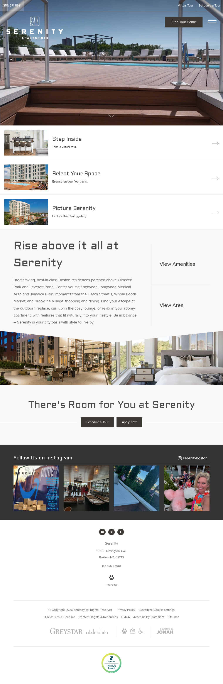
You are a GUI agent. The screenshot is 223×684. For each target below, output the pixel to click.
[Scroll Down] (111, 116)
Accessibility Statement (148, 617)
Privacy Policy (126, 610)
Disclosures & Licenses (59, 617)
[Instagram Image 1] (36, 488)
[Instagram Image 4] (186, 488)
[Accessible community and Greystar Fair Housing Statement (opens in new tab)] (141, 633)
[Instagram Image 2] (86, 488)
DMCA (125, 617)
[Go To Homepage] (35, 28)
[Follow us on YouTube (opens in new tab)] (102, 532)
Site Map (173, 617)
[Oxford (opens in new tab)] (97, 633)
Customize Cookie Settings (157, 610)
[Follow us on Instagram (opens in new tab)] (111, 532)
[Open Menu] (212, 22)
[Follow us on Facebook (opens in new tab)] (120, 532)
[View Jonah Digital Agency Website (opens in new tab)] (165, 631)
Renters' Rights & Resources (98, 617)
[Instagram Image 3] (136, 488)
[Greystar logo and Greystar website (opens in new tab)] (66, 633)
